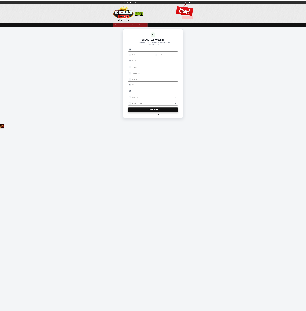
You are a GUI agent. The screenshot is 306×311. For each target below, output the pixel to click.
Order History (124, 2)
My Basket (131, 2)
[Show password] (175, 97)
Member (125, 25)
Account (117, 2)
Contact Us (142, 25)
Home (117, 25)
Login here (159, 114)
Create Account (152, 109)
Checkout (137, 2)
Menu (133, 25)
